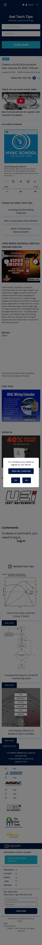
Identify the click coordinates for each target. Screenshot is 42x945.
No (26, 480)
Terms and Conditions (21, 471)
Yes (15, 480)
